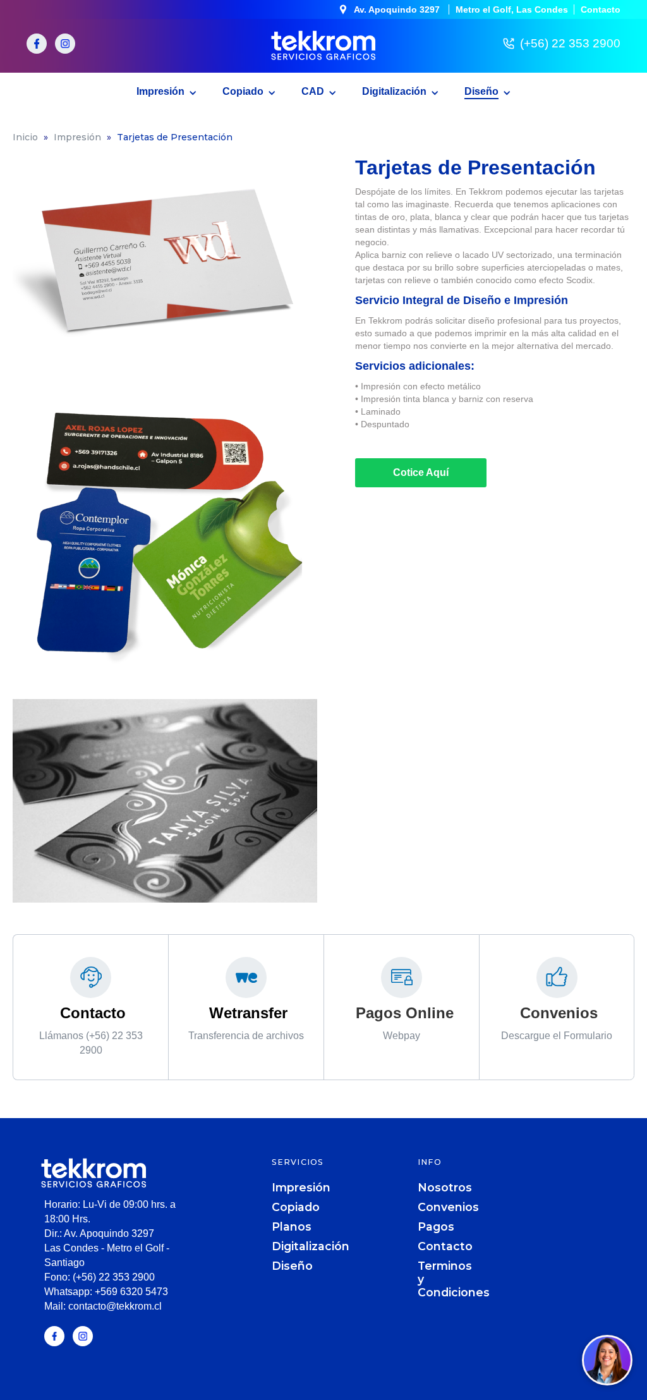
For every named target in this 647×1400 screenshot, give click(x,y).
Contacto (445, 1246)
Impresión (77, 137)
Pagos (436, 1226)
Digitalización (310, 1246)
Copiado (296, 1207)
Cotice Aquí (421, 472)
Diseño (292, 1265)
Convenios (448, 1207)
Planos (291, 1226)
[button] (167, 89)
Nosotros (445, 1187)
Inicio (25, 137)
